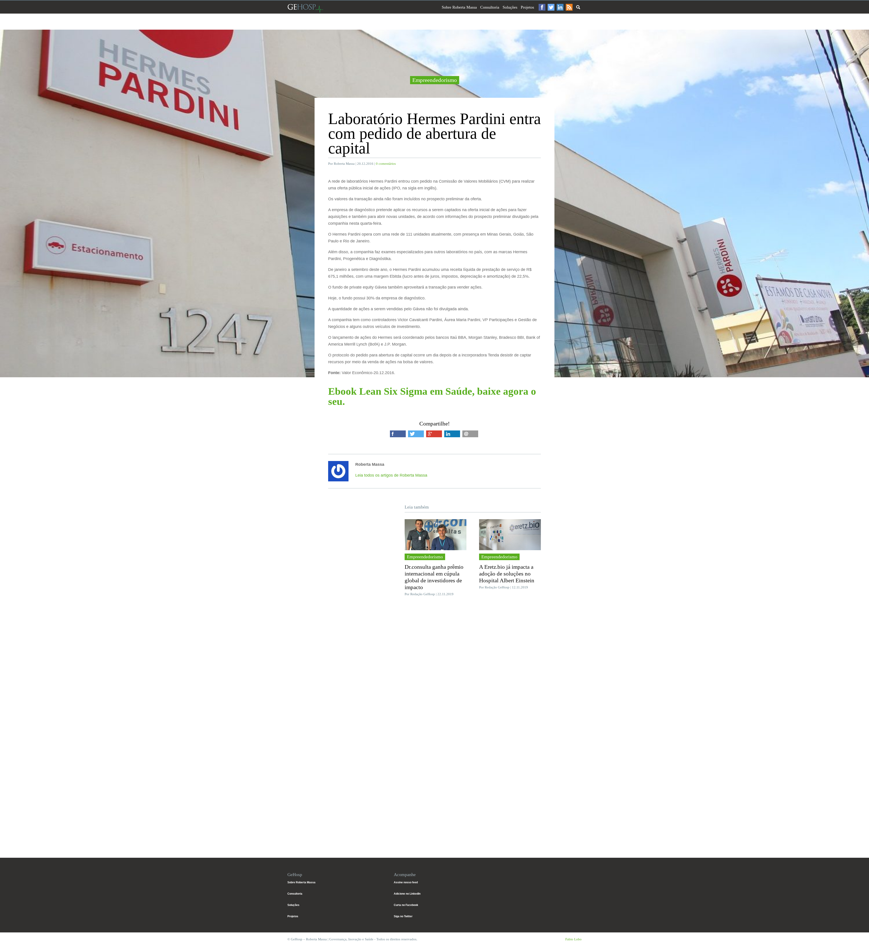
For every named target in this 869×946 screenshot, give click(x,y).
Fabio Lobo (573, 939)
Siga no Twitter (403, 916)
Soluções (510, 7)
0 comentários (386, 163)
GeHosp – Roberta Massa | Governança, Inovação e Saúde (305, 8)
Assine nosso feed (406, 882)
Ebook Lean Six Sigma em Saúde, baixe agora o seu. (432, 396)
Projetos (527, 7)
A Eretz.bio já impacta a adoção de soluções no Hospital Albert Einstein (506, 573)
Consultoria (489, 7)
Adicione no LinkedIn (407, 893)
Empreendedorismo (434, 80)
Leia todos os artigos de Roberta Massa (391, 475)
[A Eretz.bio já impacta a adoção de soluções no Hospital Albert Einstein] (510, 534)
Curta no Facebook (406, 905)
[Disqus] (434, 667)
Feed (569, 7)
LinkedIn (560, 7)
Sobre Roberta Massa (459, 7)
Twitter (551, 7)
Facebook (542, 7)
